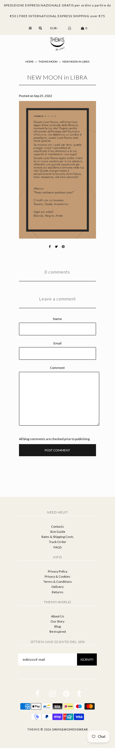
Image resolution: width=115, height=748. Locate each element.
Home (29, 61)
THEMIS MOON (48, 61)
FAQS (57, 547)
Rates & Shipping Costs (57, 537)
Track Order (57, 542)
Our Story (57, 621)
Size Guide (57, 532)
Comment (57, 368)
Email (57, 343)
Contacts (57, 526)
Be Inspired (57, 632)
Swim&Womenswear (70, 729)
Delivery (58, 587)
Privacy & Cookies (57, 576)
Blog (57, 626)
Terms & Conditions (57, 582)
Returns (57, 592)
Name (57, 319)
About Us (57, 616)
